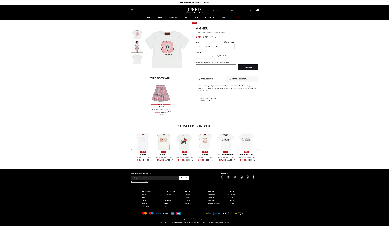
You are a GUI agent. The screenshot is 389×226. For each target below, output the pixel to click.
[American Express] (173, 213)
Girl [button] (186, 18)
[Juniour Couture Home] (194, 10)
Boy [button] (196, 18)
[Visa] (158, 213)
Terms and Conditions (213, 203)
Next (257, 148)
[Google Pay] (208, 213)
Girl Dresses (167, 200)
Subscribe (184, 178)
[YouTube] (247, 177)
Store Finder (210, 197)
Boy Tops (166, 203)
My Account (231, 195)
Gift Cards (188, 203)
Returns (187, 200)
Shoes (165, 206)
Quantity (199, 52)
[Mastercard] (144, 213)
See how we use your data (139, 182)
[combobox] (223, 10)
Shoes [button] (225, 18)
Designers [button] (210, 18)
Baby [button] (160, 18)
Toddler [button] (173, 18)
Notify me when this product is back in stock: (213, 63)
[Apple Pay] (165, 213)
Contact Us (188, 195)
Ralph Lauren (146, 206)
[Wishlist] (169, 112)
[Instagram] (235, 177)
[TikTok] (253, 177)
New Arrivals (167, 195)
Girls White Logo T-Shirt (143, 158)
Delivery (187, 197)
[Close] (387, 1)
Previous (131, 148)
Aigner (202, 28)
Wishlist (230, 197)
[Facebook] (222, 177)
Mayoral (144, 203)
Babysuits (166, 197)
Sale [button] (237, 18)
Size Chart (230, 42)
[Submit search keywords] (232, 10)
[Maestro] (151, 213)
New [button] (148, 18)
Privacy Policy (211, 200)
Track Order (232, 200)
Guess (144, 200)
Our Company (211, 195)
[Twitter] (228, 177)
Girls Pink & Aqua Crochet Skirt (160, 109)
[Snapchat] (241, 177)
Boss (143, 197)
